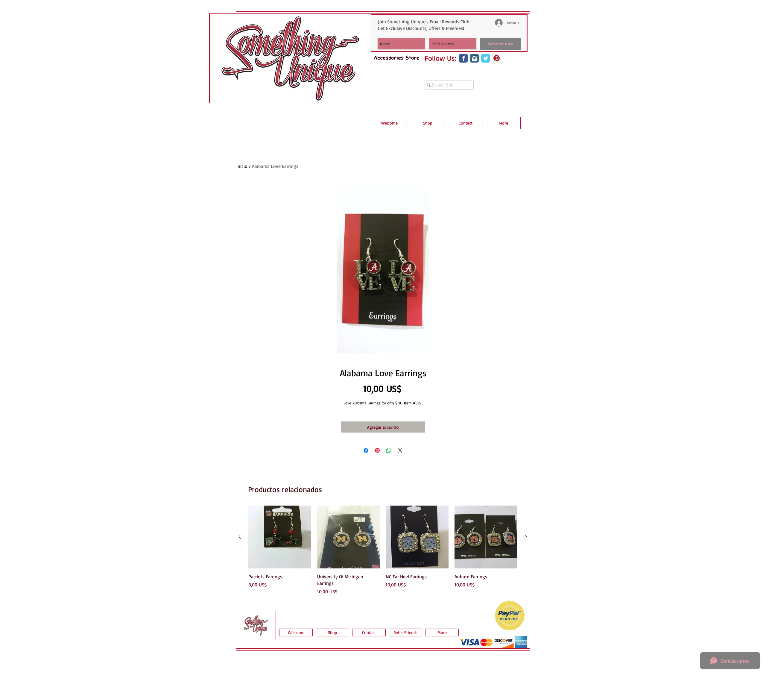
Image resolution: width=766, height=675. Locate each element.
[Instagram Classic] (474, 58)
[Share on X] (400, 450)
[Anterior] (239, 536)
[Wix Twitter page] (485, 58)
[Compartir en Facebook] (366, 450)
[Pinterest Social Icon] (496, 58)
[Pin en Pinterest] (377, 450)
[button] (427, 123)
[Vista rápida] (279, 537)
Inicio (241, 166)
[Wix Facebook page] (463, 58)
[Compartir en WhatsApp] (388, 450)
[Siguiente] (525, 536)
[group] (382, 550)
